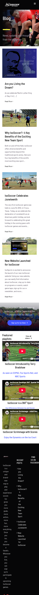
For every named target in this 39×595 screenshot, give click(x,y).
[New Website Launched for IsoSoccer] (19, 246)
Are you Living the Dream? (19, 474)
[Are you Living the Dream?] (19, 63)
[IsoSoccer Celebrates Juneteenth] (19, 181)
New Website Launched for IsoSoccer (19, 539)
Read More (8, 101)
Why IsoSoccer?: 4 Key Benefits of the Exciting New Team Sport (18, 136)
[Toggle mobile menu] (35, 4)
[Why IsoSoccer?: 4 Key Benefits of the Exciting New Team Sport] (19, 118)
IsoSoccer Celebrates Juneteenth (19, 524)
